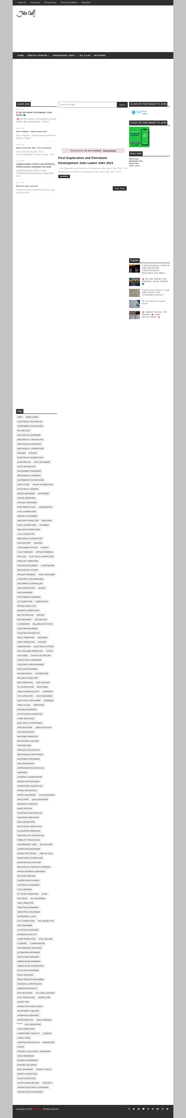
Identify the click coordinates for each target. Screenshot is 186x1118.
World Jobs (134, 159)
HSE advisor (43, 683)
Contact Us (35, 2)
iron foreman (44, 1020)
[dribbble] (148, 1109)
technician (41, 620)
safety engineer (26, 795)
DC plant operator (28, 894)
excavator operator (28, 831)
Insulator (23, 799)
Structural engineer (29, 660)
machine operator (27, 737)
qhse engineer (25, 1056)
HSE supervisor (26, 588)
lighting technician (28, 1042)
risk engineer (25, 1069)
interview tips (25, 1020)
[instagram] (162, 1109)
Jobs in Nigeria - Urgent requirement (31, 131)
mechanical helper (28, 741)
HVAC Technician (26, 467)
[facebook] (129, 1109)
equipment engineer (28, 759)
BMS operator (25, 683)
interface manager (28, 1015)
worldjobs (32, 417)
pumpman (48, 692)
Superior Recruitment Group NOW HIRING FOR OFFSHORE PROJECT (155, 292)
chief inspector (26, 939)
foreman (49, 701)
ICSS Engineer (47, 795)
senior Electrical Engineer (33, 1087)
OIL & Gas (85, 55)
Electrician (24, 462)
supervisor (41, 674)
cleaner (22, 943)
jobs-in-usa (23, 705)
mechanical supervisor (30, 449)
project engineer (27, 516)
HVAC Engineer (47, 575)
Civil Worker (24, 889)
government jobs (27, 844)
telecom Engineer (27, 629)
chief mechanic (25, 719)
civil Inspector (26, 534)
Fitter (49, 651)
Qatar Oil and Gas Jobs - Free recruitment (33, 148)
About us (22, 2)
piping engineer (26, 494)
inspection (44, 997)
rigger (33, 453)
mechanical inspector (29, 539)
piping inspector (26, 606)
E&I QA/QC (22, 898)
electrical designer (29, 701)
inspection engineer (28, 849)
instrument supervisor (30, 480)
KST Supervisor (26, 921)
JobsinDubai (24, 647)
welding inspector (28, 521)
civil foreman (25, 552)
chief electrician (41, 656)
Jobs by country (37, 55)
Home (21, 55)
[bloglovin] (143, 1109)
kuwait (45, 548)
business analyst (27, 934)
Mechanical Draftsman (30, 755)
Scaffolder (47, 566)
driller (21, 557)
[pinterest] (139, 1109)
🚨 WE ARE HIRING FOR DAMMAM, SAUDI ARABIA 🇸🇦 (155, 281)
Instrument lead (26, 916)
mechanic (47, 521)
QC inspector (24, 602)
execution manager (28, 957)
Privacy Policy (50, 2)
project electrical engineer (33, 1051)
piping (20, 1047)
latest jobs (23, 1038)
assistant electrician (29, 813)
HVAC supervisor (26, 525)
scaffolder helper (28, 1083)
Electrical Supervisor (30, 458)
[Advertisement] (120, 29)
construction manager (30, 579)
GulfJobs (22, 656)
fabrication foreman (29, 961)
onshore (43, 638)
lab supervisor (26, 1029)
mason (41, 588)
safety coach (43, 1069)
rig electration (26, 876)
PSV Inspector (46, 921)
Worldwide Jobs (136, 161)
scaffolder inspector (29, 714)
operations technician (30, 786)
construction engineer (30, 665)
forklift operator (27, 561)
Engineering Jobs (63, 55)
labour (47, 1033)
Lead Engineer (40, 799)
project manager (27, 503)
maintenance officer (29, 862)
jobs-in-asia (46, 853)
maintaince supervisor (30, 858)
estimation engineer (28, 952)
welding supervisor (28, 530)
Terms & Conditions (69, 2)
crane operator (26, 498)
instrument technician (30, 426)
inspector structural (30, 1006)
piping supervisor (43, 485)
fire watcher (24, 728)
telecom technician (28, 633)
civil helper (45, 939)
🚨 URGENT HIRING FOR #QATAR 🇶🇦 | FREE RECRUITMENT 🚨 (154, 314)
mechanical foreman (29, 476)
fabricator (42, 602)
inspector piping (26, 853)
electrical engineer (29, 435)
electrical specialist (29, 826)
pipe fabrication (26, 507)
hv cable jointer (45, 993)
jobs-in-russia (43, 728)
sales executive (26, 1078)
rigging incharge (27, 1065)
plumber (44, 525)
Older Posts (120, 188)
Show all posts (109, 150)
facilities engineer (28, 970)
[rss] (153, 1109)
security (47, 1083)
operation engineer (28, 782)
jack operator (33, 1024)
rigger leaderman (27, 1060)
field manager (25, 975)
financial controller (29, 984)
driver (40, 615)
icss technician (26, 997)
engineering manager (29, 948)
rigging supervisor (28, 611)
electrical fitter (44, 647)
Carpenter (23, 624)
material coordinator (29, 777)
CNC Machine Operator (30, 651)
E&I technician (25, 615)
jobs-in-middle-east (28, 692)
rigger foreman (26, 575)
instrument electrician (30, 768)
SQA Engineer (24, 925)
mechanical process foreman (34, 867)
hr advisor (46, 844)
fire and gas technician (30, 835)
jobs (19, 417)
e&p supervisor (26, 822)
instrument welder (28, 1011)
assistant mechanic (28, 817)
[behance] (158, 1109)
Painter (38, 543)
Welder (21, 453)
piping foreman (44, 552)
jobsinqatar (45, 507)
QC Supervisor (25, 687)
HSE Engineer (24, 593)
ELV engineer (38, 898)
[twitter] (134, 1109)
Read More (64, 176)
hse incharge (24, 993)
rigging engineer (27, 710)
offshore (100, 55)
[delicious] (167, 1109)
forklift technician (28, 840)
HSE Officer (24, 543)
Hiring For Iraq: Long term (27, 186)
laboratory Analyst (28, 1033)
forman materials (27, 988)
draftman (42, 687)
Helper (42, 642)
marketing (48, 1042)
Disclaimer (86, 2)
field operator (25, 638)
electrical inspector (41, 557)
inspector (23, 1002)
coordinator (37, 943)
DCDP (45, 894)
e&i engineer (24, 620)
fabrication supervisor (30, 966)
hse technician (25, 764)
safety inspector (27, 1074)
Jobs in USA (134, 166)
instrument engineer (29, 471)
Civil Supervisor (26, 512)
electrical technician (29, 422)
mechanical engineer (29, 444)
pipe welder (24, 746)
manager (22, 773)
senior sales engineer (30, 1092)
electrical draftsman (29, 723)
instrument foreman (28, 597)
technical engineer (28, 885)
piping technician (27, 791)
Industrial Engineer (28, 912)
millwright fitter (43, 624)
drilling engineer (27, 669)
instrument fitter (27, 548)
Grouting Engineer (28, 907)
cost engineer (44, 696)
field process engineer (30, 979)
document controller (30, 584)
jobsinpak (38, 705)
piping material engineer (31, 871)
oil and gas (23, 431)
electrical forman (28, 489)
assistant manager (28, 930)
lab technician (25, 732)
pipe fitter (23, 485)
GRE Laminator (25, 903)
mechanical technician (30, 440)
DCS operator (25, 696)
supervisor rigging (28, 880)
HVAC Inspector (26, 642)
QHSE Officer (24, 808)
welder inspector (27, 678)
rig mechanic (24, 674)
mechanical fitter (27, 570)
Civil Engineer (42, 462)
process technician (28, 750)
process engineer (27, 566)
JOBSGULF (38, 1109)
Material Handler (27, 804)
